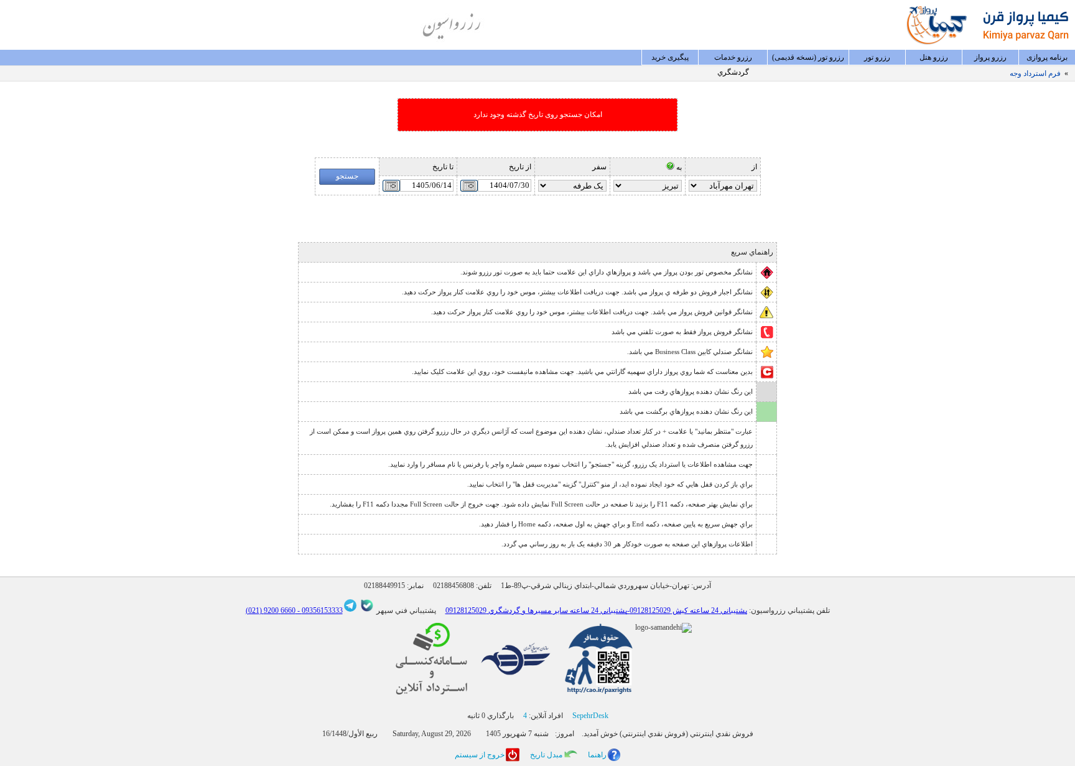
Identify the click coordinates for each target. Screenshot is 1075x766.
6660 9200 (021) (271, 610)
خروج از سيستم (480, 754)
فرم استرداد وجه (1035, 73)
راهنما (597, 754)
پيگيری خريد (670, 57)
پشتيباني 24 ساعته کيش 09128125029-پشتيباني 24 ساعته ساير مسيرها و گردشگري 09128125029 (596, 610)
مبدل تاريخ (546, 754)
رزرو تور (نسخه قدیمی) (808, 57)
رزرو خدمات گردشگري (733, 59)
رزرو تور (877, 57)
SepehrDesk (590, 715)
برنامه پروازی (1047, 57)
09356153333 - (319, 610)
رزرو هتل (933, 57)
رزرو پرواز (990, 57)
